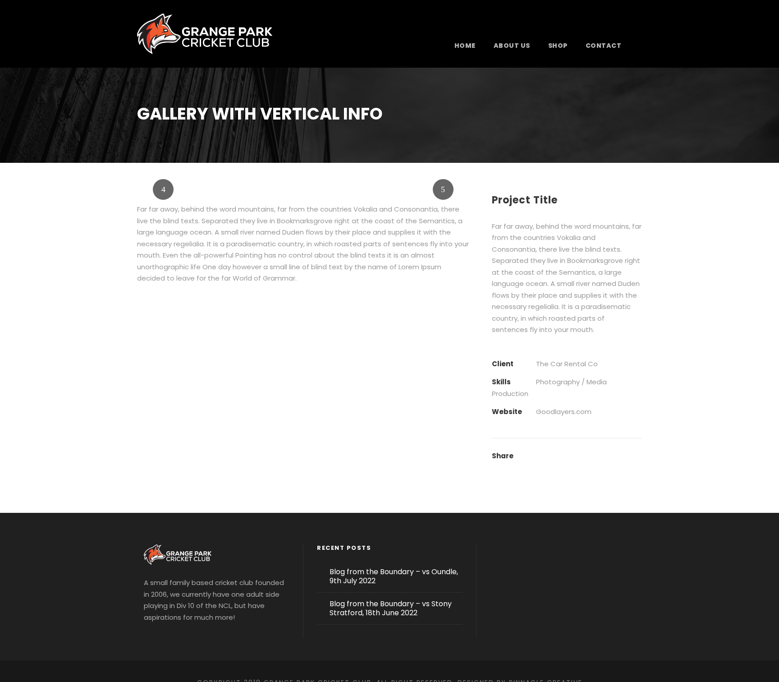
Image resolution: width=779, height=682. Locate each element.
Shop (558, 45)
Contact (604, 45)
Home (465, 45)
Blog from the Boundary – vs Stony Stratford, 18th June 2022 (391, 608)
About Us (512, 45)
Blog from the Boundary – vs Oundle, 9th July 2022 (394, 576)
